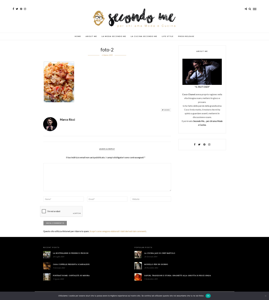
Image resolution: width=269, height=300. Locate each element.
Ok (208, 296)
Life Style (167, 36)
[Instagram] (25, 9)
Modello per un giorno (156, 264)
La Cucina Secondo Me (144, 36)
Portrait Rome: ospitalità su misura (71, 276)
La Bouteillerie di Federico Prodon (70, 253)
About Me (91, 36)
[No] (265, 295)
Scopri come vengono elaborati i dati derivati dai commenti (118, 231)
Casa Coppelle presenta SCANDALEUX (71, 264)
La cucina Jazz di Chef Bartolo (159, 253)
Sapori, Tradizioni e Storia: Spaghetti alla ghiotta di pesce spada (177, 276)
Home (78, 36)
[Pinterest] (21, 9)
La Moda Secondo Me (114, 36)
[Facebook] (194, 144)
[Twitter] (199, 144)
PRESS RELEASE (186, 36)
